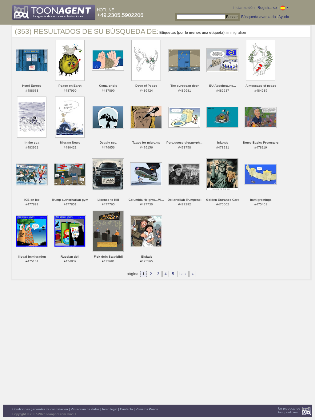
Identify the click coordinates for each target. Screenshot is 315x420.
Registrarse (267, 8)
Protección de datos (85, 409)
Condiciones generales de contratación (40, 409)
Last (182, 274)
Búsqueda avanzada (258, 17)
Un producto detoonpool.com (289, 410)
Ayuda (283, 17)
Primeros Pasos (147, 409)
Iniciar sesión (244, 8)
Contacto (126, 409)
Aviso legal (109, 409)
